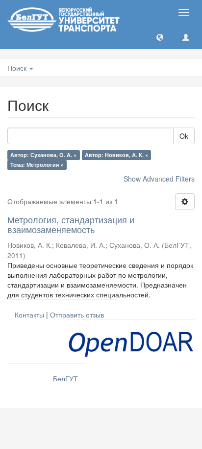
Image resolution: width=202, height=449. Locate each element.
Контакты (29, 314)
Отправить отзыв (77, 314)
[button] (160, 36)
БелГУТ (65, 378)
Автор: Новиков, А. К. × (116, 154)
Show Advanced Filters (159, 179)
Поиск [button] (17, 68)
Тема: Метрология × (36, 164)
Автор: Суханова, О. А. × (43, 154)
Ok (183, 136)
